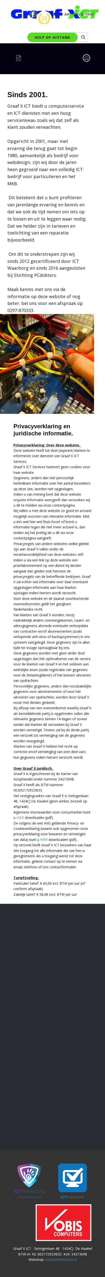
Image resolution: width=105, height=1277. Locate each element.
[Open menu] (22, 58)
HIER (20, 817)
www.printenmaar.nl (61, 1259)
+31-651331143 (52, 1090)
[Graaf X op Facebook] (33, 14)
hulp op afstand (52, 37)
